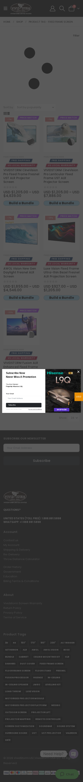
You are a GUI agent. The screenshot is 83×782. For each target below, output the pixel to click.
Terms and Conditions (35, 409)
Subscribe (12, 405)
